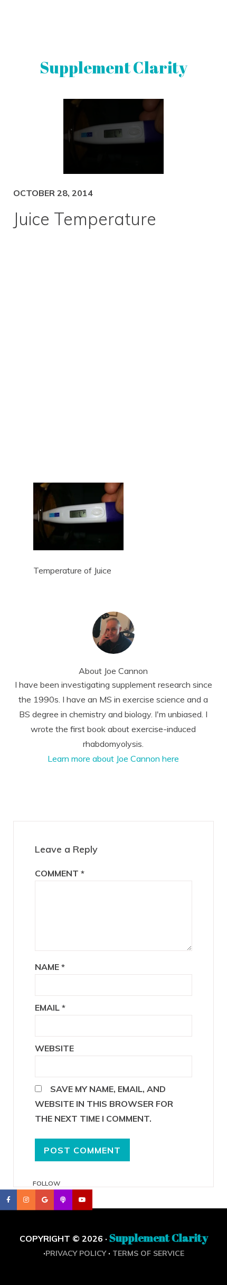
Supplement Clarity (113, 67)
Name (50, 967)
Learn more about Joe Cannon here (113, 758)
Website (54, 1048)
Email (50, 1007)
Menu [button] (114, 22)
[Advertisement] (113, 362)
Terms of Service (148, 1253)
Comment (59, 873)
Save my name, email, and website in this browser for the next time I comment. (104, 1104)
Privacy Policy (75, 1253)
